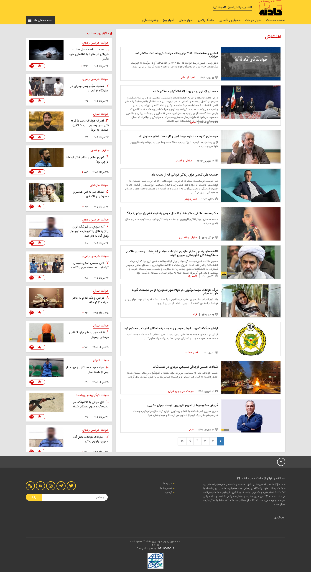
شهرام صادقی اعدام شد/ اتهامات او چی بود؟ (87, 159)
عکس (193, 122)
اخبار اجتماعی (187, 77)
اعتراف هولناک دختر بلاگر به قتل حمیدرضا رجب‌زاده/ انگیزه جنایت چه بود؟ (90, 125)
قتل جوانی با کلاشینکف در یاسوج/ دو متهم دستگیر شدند (90, 404)
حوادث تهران (101, 113)
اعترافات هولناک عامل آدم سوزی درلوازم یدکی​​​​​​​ (91, 439)
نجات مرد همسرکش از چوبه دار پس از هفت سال (87, 370)
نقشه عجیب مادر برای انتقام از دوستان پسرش (89, 335)
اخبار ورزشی (190, 199)
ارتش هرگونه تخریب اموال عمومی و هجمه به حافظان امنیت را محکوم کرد (171, 328)
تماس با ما (166, 488)
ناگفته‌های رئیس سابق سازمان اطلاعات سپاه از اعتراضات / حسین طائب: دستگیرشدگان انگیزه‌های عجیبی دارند (172, 253)
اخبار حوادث (253, 20)
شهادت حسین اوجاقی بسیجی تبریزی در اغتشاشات (185, 367)
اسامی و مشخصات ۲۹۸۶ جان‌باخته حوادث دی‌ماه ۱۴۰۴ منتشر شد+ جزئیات (175, 55)
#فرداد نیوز (219, 7)
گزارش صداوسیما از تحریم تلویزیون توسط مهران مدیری (182, 405)
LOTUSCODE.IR (165, 548)
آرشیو (168, 492)
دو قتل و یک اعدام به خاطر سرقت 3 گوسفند (90, 300)
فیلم (195, 314)
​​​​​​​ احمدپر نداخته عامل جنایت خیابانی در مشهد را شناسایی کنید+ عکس (88, 54)
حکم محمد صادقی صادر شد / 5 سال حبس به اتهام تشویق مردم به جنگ (171, 213)
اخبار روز (168, 20)
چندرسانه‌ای (150, 20)
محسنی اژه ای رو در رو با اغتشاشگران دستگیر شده (185, 91)
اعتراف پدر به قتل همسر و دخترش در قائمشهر (91, 194)
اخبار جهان (186, 20)
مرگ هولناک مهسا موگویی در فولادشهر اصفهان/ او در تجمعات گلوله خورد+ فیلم (175, 291)
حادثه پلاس (206, 20)
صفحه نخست (275, 20)
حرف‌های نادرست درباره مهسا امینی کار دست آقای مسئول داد (178, 136)
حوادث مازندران (99, 185)
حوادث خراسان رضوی (95, 42)
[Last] (182, 441)
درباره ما (167, 483)
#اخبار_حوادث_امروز (240, 7)
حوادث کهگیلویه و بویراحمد (92, 395)
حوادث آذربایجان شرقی (181, 391)
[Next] (190, 441)
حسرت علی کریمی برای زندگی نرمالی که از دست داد (184, 175)
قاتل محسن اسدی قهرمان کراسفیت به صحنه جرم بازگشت (90, 265)
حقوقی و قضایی (229, 20)
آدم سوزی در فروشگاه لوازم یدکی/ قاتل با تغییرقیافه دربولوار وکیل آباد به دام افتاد (89, 231)
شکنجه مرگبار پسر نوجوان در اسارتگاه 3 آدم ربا (89, 88)
